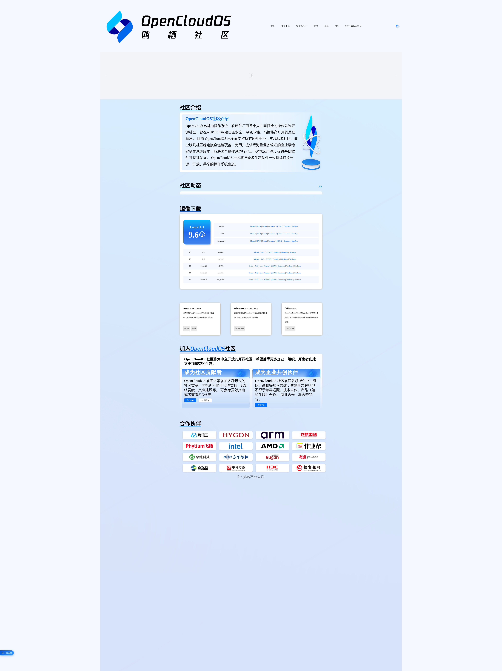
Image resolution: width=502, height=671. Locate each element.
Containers (271, 226)
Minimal (253, 226)
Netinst (264, 226)
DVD (259, 226)
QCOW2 (279, 226)
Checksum (287, 226)
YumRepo (295, 226)
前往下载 (241, 329)
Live (261, 266)
